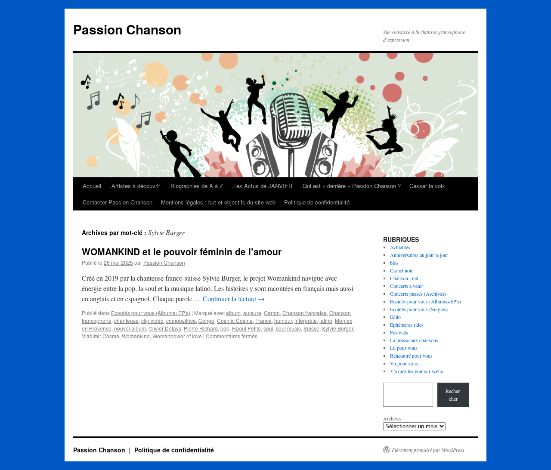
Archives (392, 418)
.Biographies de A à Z (196, 186)
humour (283, 320)
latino (325, 320)
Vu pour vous (404, 363)
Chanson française (304, 312)
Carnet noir (401, 270)
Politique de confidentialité (317, 202)
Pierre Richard (201, 328)
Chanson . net (404, 278)
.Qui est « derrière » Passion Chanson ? (351, 186)
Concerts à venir (406, 285)
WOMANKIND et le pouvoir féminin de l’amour (182, 251)
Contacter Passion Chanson (117, 202)
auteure (252, 312)
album (233, 312)
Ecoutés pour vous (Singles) (419, 309)
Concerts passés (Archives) (418, 293)
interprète (305, 320)
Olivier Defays (165, 328)
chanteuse (126, 320)
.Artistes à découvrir (135, 186)
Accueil (92, 186)
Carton (272, 312)
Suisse (311, 328)
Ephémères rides (407, 324)
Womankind (136, 336)
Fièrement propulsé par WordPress (428, 449)
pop (224, 328)
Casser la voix (427, 186)
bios (394, 262)
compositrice (181, 320)
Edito (395, 316)
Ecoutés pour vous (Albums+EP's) (150, 312)
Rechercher (453, 394)
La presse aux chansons (414, 340)
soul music (288, 328)
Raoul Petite (246, 328)
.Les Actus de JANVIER (262, 186)
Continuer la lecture (234, 298)
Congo (206, 320)
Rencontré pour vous (411, 355)
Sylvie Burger (337, 328)
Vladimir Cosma (100, 336)
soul (268, 328)
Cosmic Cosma (235, 320)
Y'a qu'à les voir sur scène (416, 371)
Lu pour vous (404, 347)
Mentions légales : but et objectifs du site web (218, 202)
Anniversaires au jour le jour (419, 254)
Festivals (399, 332)
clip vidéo (152, 320)
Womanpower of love (177, 336)
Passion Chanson (127, 29)
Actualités (400, 247)
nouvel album (130, 328)
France (263, 320)
